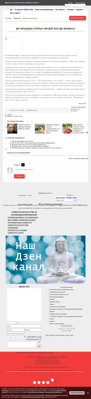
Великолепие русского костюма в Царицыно (29, 144)
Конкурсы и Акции (17, 230)
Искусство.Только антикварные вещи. (61, 289)
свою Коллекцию (42, 358)
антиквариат (37, 208)
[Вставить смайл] (40, 323)
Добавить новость (77, 18)
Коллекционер (50, 204)
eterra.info (82, 103)
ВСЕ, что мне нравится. (57, 323)
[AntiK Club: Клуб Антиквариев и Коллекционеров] (11, 9)
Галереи (70, 9)
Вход (70, 3)
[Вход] (23, 164)
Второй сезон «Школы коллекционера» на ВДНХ (30, 146)
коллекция (25, 204)
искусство (29, 208)
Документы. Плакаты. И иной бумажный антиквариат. (66, 309)
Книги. (52, 319)
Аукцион (79, 9)
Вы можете (60, 9)
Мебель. (52, 299)
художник (11, 205)
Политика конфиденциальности (53, 392)
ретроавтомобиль (67, 208)
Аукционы (13, 227)
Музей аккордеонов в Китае (22, 141)
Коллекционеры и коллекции (23, 217)
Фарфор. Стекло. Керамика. (58, 314)
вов (23, 208)
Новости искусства (29, 18)
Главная (8, 18)
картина (70, 205)
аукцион (35, 205)
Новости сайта (16, 233)
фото (20, 208)
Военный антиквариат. (57, 297)
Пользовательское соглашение (35, 392)
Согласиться (76, 393)
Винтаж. (52, 311)
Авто (60, 208)
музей (9, 114)
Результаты (62, 328)
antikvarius (32, 110)
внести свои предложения (41, 367)
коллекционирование (47, 208)
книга (16, 205)
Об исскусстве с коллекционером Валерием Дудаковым (33, 143)
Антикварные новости (20, 222)
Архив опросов (70, 328)
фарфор (85, 205)
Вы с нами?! (15, 13)
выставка (77, 204)
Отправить (19, 176)
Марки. (52, 304)
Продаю (5, 205)
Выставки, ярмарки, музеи (21, 220)
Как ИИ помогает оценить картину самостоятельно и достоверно (36, 148)
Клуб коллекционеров (44, 9)
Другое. (52, 321)
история (56, 208)
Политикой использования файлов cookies (33, 397)
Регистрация (80, 3)
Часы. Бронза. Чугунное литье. (59, 294)
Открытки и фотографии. (58, 306)
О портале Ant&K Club (24, 9)
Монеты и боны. (55, 301)
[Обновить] (38, 323)
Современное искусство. (57, 292)
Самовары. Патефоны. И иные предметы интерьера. (66, 316)
